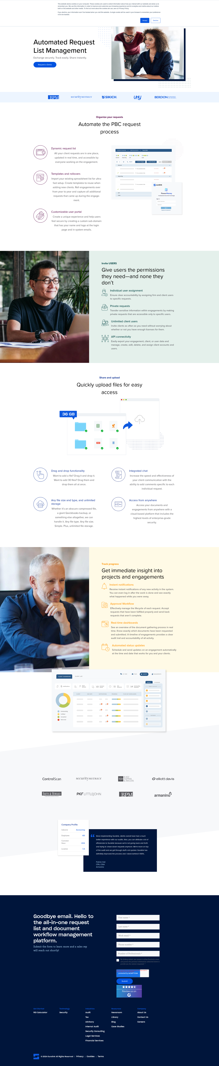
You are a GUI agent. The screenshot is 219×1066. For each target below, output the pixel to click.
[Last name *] (121, 922)
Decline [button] (155, 20)
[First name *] (122, 913)
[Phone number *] (123, 940)
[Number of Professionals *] (128, 949)
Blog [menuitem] (113, 1022)
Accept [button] (144, 20)
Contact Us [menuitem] (142, 1017)
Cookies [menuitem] (91, 1056)
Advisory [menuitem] (89, 1022)
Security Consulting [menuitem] (95, 1031)
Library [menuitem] (114, 1017)
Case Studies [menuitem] (117, 1026)
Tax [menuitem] (87, 1017)
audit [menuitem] (87, 1012)
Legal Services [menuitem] (92, 1036)
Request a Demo (45, 64)
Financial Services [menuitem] (94, 1040)
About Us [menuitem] (141, 1012)
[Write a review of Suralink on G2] (126, 986)
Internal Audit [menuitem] (92, 1026)
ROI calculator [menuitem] (40, 1012)
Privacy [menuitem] (80, 1056)
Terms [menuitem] (101, 1056)
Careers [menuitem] (141, 1022)
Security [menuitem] (63, 1012)
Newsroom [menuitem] (116, 1012)
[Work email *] (122, 931)
